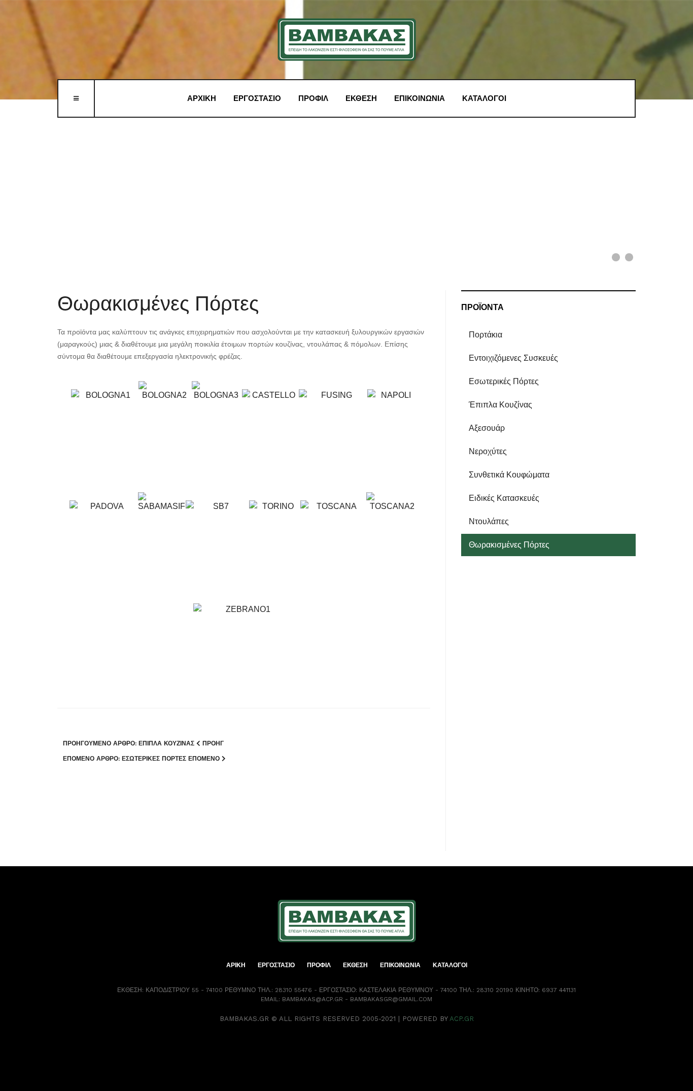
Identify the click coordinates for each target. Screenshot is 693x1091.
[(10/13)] (274, 551)
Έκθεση (361, 98)
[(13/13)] (244, 652)
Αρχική (201, 98)
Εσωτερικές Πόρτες (504, 381)
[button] (605, 181)
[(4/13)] (270, 440)
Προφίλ (313, 98)
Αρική (236, 965)
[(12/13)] (392, 543)
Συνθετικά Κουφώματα (509, 474)
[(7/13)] (103, 551)
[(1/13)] (104, 440)
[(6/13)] (392, 440)
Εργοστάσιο (257, 98)
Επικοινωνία (419, 98)
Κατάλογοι (484, 98)
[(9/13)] (217, 551)
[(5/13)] (332, 440)
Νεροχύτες (488, 451)
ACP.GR (461, 1018)
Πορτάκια (485, 334)
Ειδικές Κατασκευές (504, 498)
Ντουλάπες (489, 521)
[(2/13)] (164, 432)
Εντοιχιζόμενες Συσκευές (513, 358)
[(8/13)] (161, 543)
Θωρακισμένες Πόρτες (158, 303)
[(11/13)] (332, 551)
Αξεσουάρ (487, 428)
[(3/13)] (216, 432)
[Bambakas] (347, 39)
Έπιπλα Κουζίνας (500, 404)
